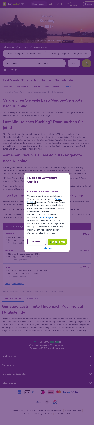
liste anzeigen (46, 217)
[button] (47, 248)
